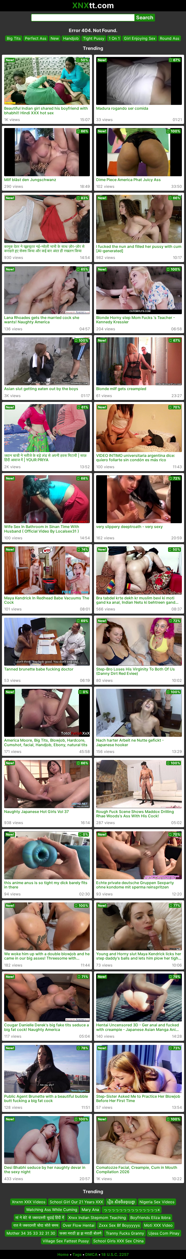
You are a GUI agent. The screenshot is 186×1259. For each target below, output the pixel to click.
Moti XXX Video (158, 1225)
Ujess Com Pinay (163, 1233)
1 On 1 (114, 38)
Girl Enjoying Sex (139, 38)
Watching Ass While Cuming (51, 1209)
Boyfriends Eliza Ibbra (150, 1217)
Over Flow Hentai (78, 1225)
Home (63, 1254)
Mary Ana (90, 1209)
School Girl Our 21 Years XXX (76, 1201)
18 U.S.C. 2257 (115, 1254)
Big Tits (14, 38)
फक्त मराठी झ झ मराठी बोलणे (80, 1233)
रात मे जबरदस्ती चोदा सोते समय (35, 1225)
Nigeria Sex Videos (157, 1201)
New (55, 38)
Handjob (71, 38)
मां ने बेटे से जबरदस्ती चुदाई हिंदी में (40, 1217)
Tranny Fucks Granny (125, 1233)
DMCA (91, 1254)
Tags (77, 1254)
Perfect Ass (35, 38)
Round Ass (169, 38)
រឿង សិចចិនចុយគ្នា (121, 1201)
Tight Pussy (93, 38)
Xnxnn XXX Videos (28, 1201)
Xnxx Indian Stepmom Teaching (97, 1217)
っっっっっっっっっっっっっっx (131, 1209)
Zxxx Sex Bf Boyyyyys (119, 1225)
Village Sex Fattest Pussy (66, 1241)
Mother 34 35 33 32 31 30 (31, 1233)
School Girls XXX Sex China (118, 1241)
